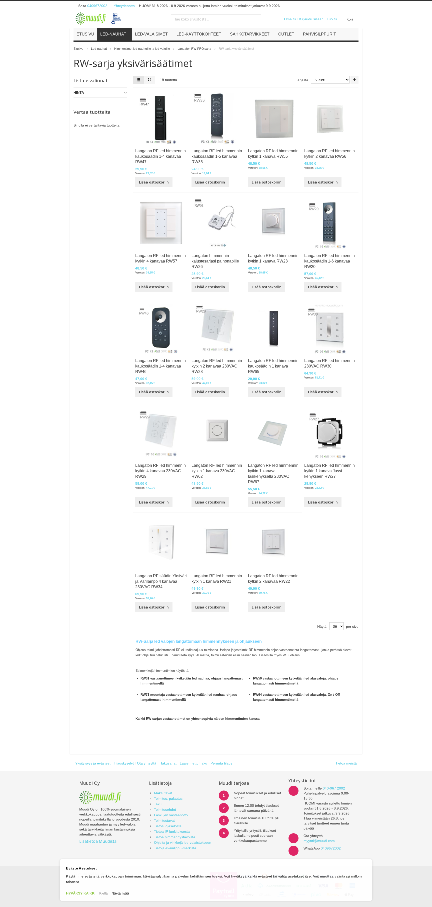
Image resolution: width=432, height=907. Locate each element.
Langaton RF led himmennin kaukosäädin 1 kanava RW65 (273, 366)
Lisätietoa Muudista (97, 841)
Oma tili (290, 19)
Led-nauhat (99, 48)
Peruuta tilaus (221, 763)
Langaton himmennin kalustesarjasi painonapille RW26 (215, 261)
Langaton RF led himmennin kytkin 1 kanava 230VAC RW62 (217, 470)
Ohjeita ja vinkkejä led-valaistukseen (182, 842)
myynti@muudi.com (319, 841)
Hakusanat (168, 763)
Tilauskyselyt (124, 763)
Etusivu (79, 48)
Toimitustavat (164, 820)
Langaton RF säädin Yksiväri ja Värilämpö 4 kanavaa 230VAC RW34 (161, 581)
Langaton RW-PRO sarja (195, 48)
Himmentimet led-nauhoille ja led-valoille (142, 48)
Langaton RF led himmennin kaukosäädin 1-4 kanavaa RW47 (160, 156)
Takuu (159, 804)
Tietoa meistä (346, 763)
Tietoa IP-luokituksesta (172, 832)
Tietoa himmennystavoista (174, 837)
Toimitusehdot (165, 810)
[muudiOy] (99, 18)
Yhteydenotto (124, 6)
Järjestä (302, 80)
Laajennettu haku (193, 763)
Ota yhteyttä (146, 763)
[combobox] (216, 19)
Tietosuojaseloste (168, 826)
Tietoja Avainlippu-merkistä (175, 848)
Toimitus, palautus (168, 798)
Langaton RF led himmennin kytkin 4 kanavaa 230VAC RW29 (160, 470)
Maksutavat (163, 793)
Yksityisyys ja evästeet (92, 763)
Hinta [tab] (79, 92)
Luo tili (332, 19)
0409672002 (97, 6)
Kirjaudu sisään (311, 19)
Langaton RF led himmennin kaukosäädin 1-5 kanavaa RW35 (217, 156)
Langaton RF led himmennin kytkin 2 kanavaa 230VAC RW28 (217, 366)
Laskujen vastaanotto (171, 815)
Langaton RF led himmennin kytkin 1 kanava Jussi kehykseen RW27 (329, 470)
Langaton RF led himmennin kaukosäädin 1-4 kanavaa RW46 (160, 366)
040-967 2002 (334, 788)
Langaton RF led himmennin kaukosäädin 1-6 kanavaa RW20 (329, 261)
